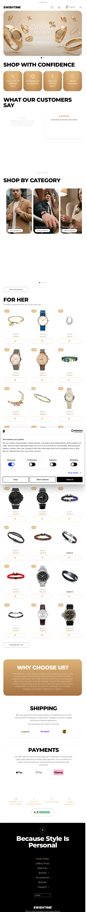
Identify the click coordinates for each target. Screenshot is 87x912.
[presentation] (7, 150)
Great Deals (42, 788)
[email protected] (45, 858)
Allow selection (43, 480)
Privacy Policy (44, 880)
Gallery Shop (42, 793)
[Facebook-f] (41, 899)
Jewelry (42, 802)
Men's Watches (11, 202)
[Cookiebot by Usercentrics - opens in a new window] (73, 431)
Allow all (69, 480)
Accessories (42, 807)
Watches (42, 797)
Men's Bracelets (37, 202)
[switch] (32, 464)
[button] (5, 32)
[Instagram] (44, 899)
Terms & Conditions (33, 880)
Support (42, 816)
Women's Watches (66, 202)
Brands (42, 811)
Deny (16, 480)
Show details (73, 473)
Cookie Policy (54, 880)
